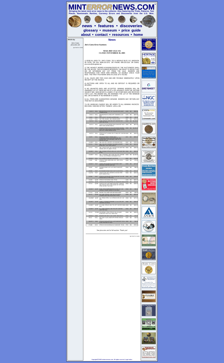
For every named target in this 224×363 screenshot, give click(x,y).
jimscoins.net (75, 45)
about (86, 34)
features (106, 25)
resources (120, 34)
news (87, 25)
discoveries (131, 25)
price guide (131, 30)
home (138, 34)
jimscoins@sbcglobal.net (93, 64)
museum (109, 30)
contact (101, 34)
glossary (90, 30)
